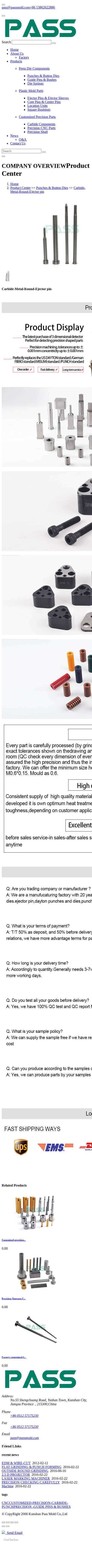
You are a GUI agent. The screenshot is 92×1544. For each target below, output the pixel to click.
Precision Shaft (37, 132)
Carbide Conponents (41, 124)
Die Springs (35, 83)
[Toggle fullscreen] (12, 1522)
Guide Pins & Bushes (41, 79)
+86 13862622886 (42, 7)
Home (14, 50)
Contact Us (17, 143)
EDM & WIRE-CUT (16, 1463)
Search (6, 42)
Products (16, 61)
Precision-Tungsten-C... (14, 1298)
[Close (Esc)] (3, 1522)
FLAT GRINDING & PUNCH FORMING (31, 1467)
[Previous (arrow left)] (3, 1526)
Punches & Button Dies (43, 76)
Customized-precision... (14, 1240)
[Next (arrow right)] (7, 1526)
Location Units (37, 106)
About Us (17, 53)
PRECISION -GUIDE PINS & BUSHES (42, 1507)
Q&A (23, 139)
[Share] (7, 1522)
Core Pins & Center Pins (44, 102)
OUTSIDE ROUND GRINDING (25, 1471)
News (14, 135)
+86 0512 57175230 (24, 1415)
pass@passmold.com (16, 7)
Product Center (20, 188)
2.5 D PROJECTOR (16, 1474)
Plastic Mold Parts (31, 91)
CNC (5, 1503)
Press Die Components (34, 68)
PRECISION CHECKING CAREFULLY (31, 1482)
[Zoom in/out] (16, 1522)
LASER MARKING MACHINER (26, 1478)
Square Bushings (38, 109)
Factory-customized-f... (14, 1357)
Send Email (13, 1533)
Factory (24, 57)
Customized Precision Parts (37, 117)
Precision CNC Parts (41, 128)
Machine (7, 1486)
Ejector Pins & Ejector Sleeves (48, 98)
